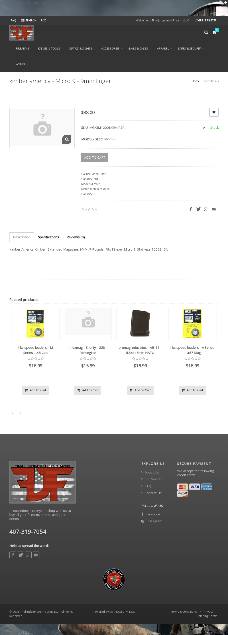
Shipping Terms (207, 616)
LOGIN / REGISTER (205, 20)
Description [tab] (22, 237)
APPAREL (163, 48)
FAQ (13, 20)
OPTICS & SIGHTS (80, 48)
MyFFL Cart (117, 612)
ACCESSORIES (110, 48)
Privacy (209, 612)
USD (44, 20)
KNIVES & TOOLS (49, 48)
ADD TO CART (94, 157)
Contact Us (153, 493)
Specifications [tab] (48, 237)
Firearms (22, 48)
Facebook (152, 514)
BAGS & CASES (138, 48)
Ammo (20, 64)
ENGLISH (31, 20)
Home (196, 81)
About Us (151, 472)
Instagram (154, 521)
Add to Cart (37, 390)
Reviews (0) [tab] (76, 237)
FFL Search (152, 479)
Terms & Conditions (184, 612)
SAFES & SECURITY (190, 48)
